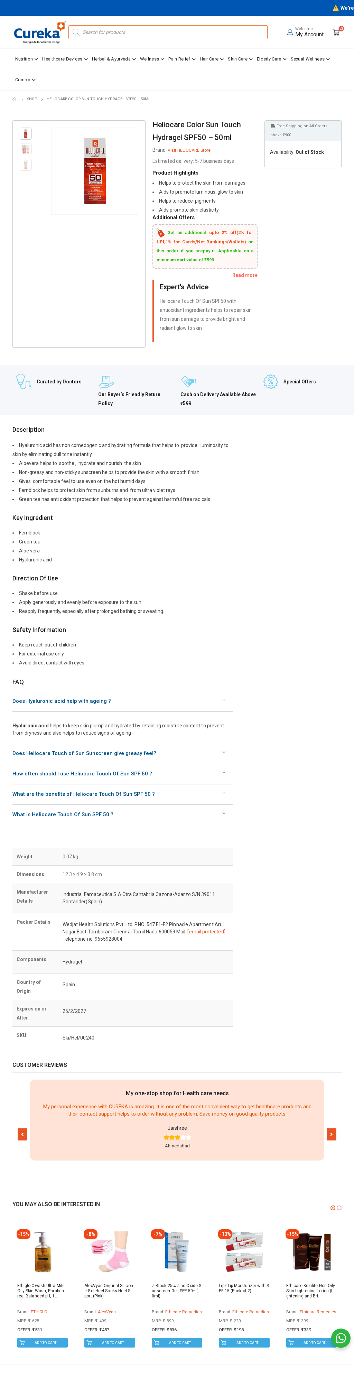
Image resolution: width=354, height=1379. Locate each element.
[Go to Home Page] (14, 99)
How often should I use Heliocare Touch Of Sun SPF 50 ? (82, 774)
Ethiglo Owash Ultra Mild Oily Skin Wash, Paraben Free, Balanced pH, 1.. (42, 1290)
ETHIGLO (39, 1312)
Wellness (149, 59)
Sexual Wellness (308, 59)
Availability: (282, 152)
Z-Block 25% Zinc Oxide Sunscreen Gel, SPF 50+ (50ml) (176, 1290)
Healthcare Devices (62, 59)
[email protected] (206, 931)
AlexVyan (107, 1312)
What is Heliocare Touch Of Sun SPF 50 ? (62, 814)
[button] (22, 1134)
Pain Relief (179, 59)
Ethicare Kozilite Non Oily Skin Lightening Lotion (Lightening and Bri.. (310, 1290)
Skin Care (238, 59)
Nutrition (24, 59)
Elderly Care (269, 59)
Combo (23, 79)
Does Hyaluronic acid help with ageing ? (61, 701)
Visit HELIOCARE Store (189, 150)
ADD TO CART (45, 1343)
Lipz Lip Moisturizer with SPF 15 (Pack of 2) (244, 1288)
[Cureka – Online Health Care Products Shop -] (40, 32)
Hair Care (209, 59)
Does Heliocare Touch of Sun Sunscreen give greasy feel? (84, 753)
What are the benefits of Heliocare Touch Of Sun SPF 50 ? (83, 794)
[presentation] (52, 171)
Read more (245, 275)
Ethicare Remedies (183, 1312)
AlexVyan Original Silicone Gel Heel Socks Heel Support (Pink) (109, 1290)
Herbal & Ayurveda (111, 59)
